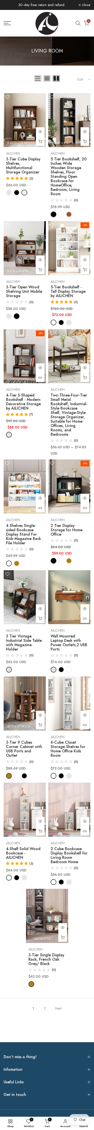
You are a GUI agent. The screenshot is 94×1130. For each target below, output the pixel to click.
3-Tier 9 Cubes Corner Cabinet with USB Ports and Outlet (24, 749)
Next (58, 1008)
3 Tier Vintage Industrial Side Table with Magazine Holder (24, 642)
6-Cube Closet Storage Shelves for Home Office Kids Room (68, 749)
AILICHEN (13, 153)
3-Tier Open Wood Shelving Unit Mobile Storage (24, 291)
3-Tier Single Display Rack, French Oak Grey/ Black (46, 959)
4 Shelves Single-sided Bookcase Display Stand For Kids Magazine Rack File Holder (23, 534)
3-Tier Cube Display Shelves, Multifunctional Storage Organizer (23, 165)
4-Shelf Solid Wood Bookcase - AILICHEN (23, 853)
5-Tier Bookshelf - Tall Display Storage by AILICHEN (68, 291)
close (85, 5)
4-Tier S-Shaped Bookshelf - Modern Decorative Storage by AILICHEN (23, 401)
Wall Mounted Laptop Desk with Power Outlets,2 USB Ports (69, 642)
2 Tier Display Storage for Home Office (66, 530)
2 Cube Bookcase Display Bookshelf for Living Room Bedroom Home (69, 855)
